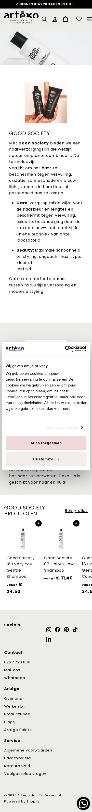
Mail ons (12, 669)
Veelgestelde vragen (25, 773)
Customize (43, 459)
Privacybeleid (17, 758)
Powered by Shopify (21, 801)
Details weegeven (62, 428)
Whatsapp (14, 677)
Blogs (9, 721)
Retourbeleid (17, 765)
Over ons (13, 698)
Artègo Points (18, 729)
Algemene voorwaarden (28, 750)
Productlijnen (17, 714)
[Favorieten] (79, 19)
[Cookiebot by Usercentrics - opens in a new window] (65, 348)
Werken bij (14, 706)
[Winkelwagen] (65, 19)
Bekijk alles (76, 510)
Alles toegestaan (46, 443)
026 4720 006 (17, 662)
